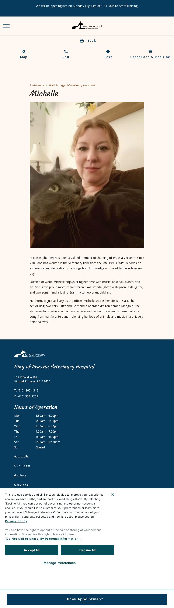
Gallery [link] (20, 475)
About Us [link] (21, 456)
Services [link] (21, 485)
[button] (6, 26)
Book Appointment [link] (85, 599)
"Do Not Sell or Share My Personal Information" (42, 538)
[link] (87, 25)
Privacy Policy (16, 521)
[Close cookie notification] (112, 494)
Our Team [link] (22, 466)
